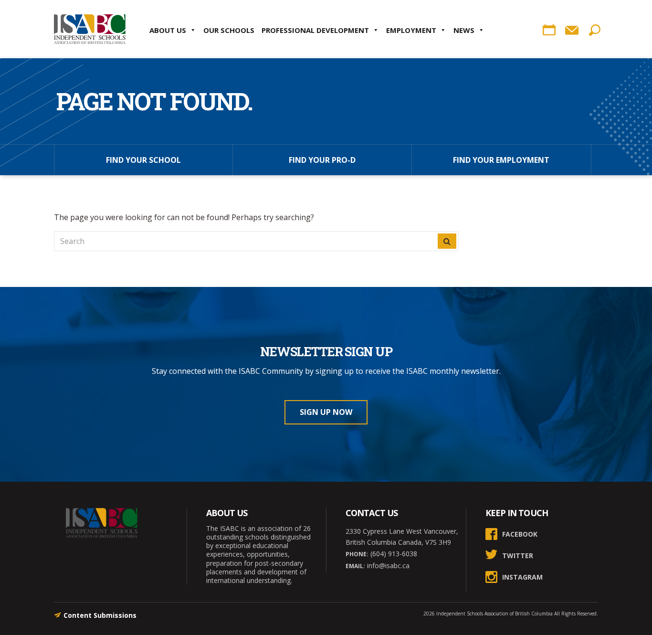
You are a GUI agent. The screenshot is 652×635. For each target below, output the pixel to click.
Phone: (357, 554)
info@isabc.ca (387, 565)
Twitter (517, 555)
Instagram (522, 577)
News (463, 30)
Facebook (519, 534)
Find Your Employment (501, 160)
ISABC (90, 29)
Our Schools (228, 30)
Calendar (549, 30)
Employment (411, 30)
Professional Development (315, 30)
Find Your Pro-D (322, 160)
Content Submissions (100, 615)
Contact (572, 30)
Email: (355, 566)
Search (595, 30)
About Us (167, 30)
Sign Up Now (326, 412)
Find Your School (143, 160)
